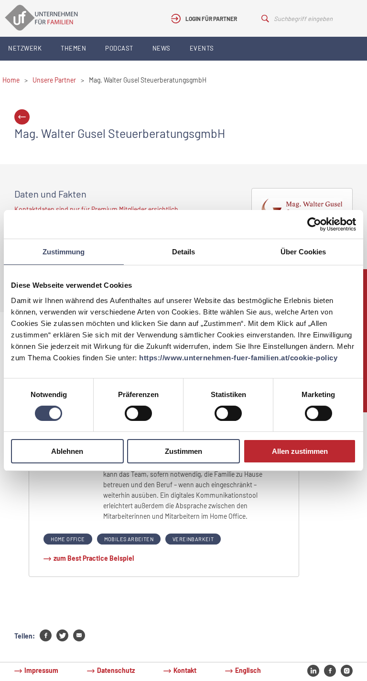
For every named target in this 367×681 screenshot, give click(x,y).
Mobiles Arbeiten (128, 539)
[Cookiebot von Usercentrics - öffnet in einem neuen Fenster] (314, 224)
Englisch (248, 670)
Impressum (41, 670)
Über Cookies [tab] (303, 252)
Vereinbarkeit (193, 539)
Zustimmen (183, 451)
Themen (73, 48)
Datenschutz (116, 670)
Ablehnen (67, 451)
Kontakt (184, 670)
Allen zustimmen (300, 451)
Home (11, 80)
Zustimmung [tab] (64, 252)
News (161, 48)
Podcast (119, 48)
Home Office (68, 539)
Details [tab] (183, 252)
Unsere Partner (54, 80)
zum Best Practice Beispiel (94, 558)
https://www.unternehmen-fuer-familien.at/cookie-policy (238, 358)
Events (202, 48)
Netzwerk (25, 48)
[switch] (138, 413)
